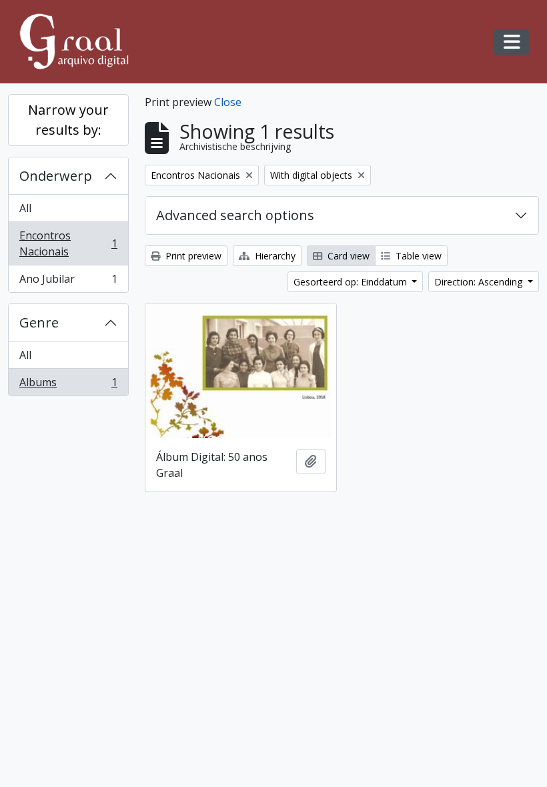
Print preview (192, 255)
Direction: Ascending (479, 281)
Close (227, 102)
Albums (68, 385)
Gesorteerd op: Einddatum (352, 281)
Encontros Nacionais (68, 243)
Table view (417, 255)
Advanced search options (235, 215)
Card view (347, 255)
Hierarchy (274, 255)
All (25, 208)
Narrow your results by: (68, 120)
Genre (39, 322)
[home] (80, 41)
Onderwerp (55, 176)
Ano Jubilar (68, 281)
